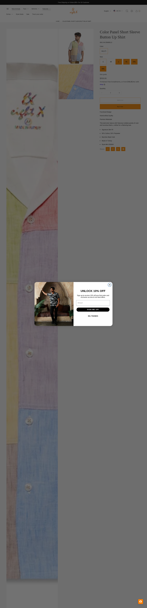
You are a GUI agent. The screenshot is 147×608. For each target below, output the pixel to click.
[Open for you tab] (140, 601)
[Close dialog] (110, 285)
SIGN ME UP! (93, 309)
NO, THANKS (93, 316)
